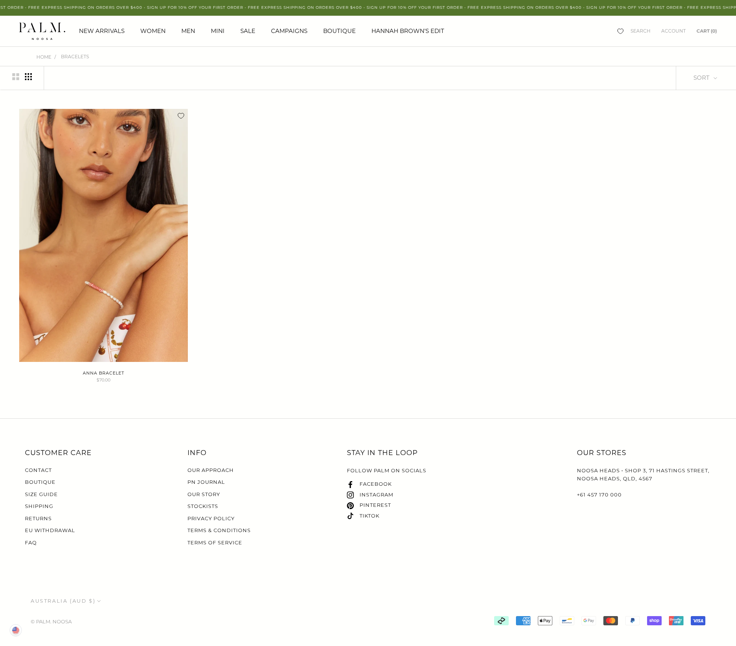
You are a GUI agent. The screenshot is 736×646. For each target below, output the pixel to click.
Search (641, 31)
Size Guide (41, 494)
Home (43, 56)
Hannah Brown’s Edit (407, 31)
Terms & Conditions (219, 530)
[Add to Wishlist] (181, 116)
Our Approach (210, 470)
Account (673, 31)
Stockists (202, 506)
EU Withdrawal (50, 530)
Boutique (339, 31)
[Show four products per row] (28, 76)
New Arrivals (102, 31)
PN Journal (206, 482)
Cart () (707, 31)
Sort (702, 77)
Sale (247, 31)
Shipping (39, 506)
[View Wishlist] (620, 31)
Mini (218, 31)
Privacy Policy (211, 518)
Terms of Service (214, 542)
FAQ (31, 542)
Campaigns (289, 31)
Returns (38, 518)
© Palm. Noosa (51, 621)
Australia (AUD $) (63, 601)
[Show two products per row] (15, 76)
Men (188, 31)
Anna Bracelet (103, 373)
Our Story (203, 494)
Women (153, 31)
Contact (38, 470)
